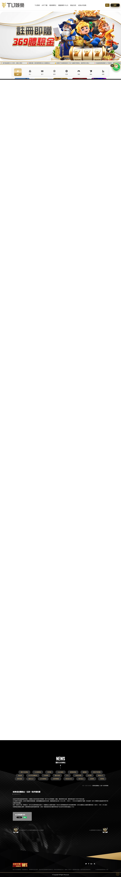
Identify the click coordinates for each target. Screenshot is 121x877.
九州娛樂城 (38, 772)
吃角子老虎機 (96, 772)
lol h (67, 775)
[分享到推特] (86, 864)
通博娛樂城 (73, 772)
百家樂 (92, 778)
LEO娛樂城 (43, 778)
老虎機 (49, 772)
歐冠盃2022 (69, 778)
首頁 (83, 785)
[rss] (94, 864)
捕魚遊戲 (19, 778)
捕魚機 (84, 772)
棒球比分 (100, 775)
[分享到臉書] (88, 864)
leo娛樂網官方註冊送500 (95, 830)
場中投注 (81, 778)
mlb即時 (46, 775)
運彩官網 (57, 775)
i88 (24, 801)
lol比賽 (89, 775)
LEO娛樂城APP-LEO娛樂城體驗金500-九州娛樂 (31, 830)
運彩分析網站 (24, 772)
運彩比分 (31, 778)
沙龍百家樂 (78, 775)
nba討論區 (60, 772)
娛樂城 (102, 778)
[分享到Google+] (91, 864)
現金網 (20, 775)
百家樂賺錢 (56, 778)
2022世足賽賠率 (32, 775)
